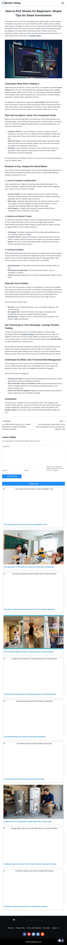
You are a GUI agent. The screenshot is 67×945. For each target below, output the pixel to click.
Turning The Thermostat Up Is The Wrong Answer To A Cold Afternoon (30, 694)
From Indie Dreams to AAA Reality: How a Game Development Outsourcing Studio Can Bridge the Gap (50, 425)
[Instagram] (33, 934)
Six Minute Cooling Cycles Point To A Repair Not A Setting (25, 906)
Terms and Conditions (34, 928)
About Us (11, 928)
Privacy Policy (20, 928)
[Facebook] (24, 934)
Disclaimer (46, 928)
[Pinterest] (29, 934)
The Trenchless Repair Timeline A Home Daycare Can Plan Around (28, 652)
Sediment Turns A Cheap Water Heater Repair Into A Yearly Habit (28, 821)
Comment (6, 446)
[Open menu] (62, 3)
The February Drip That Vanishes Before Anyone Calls (24, 779)
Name (5, 470)
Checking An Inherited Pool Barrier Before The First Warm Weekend (29, 609)
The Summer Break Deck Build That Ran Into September (25, 737)
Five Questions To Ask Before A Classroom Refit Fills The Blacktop (29, 567)
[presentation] (33, 505)
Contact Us (55, 928)
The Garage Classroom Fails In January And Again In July (25, 524)
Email (27, 470)
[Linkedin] (38, 934)
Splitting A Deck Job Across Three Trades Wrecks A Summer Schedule (30, 864)
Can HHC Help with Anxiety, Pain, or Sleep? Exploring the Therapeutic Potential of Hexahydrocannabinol (16, 425)
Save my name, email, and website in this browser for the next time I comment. (54, 468)
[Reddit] (42, 934)
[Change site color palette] (60, 940)
